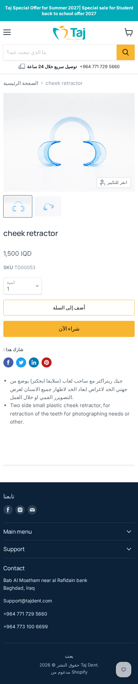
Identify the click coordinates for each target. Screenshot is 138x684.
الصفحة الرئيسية (20, 83)
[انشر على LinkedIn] (34, 362)
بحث (69, 656)
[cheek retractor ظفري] (18, 206)
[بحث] (126, 52)
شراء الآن (69, 328)
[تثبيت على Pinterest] (47, 362)
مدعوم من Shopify (69, 672)
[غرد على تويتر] (21, 362)
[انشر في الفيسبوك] (8, 362)
